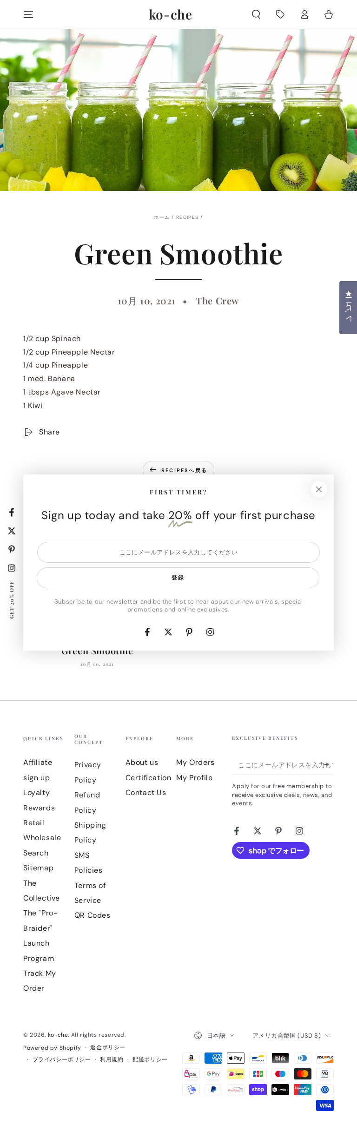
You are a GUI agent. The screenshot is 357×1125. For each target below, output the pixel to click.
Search (36, 853)
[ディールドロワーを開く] (280, 14)
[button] (256, 14)
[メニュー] (28, 14)
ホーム (162, 217)
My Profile (194, 778)
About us (142, 762)
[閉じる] (319, 489)
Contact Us (146, 792)
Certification (149, 778)
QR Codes (92, 915)
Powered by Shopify (52, 1048)
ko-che (58, 1035)
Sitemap (38, 868)
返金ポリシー (108, 1047)
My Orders (195, 762)
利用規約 (111, 1059)
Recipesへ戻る (184, 470)
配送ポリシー (150, 1059)
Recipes (187, 217)
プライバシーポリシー (62, 1059)
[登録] (328, 764)
